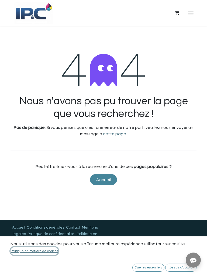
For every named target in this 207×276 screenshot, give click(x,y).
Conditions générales (45, 227)
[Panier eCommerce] (177, 13)
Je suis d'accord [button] (181, 267)
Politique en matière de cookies (34, 251)
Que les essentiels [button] (148, 267)
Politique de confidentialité (50, 234)
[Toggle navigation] (190, 13)
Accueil (103, 180)
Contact (73, 227)
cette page (114, 134)
